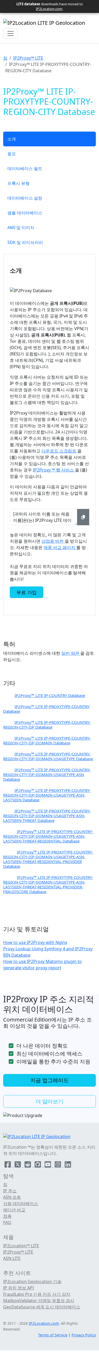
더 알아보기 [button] (49, 1101)
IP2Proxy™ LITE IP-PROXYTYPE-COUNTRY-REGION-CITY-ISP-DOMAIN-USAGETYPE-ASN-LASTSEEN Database (47, 795)
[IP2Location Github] (38, 1165)
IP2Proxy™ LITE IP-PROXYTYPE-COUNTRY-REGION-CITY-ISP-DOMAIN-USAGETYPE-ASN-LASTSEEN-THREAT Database (47, 815)
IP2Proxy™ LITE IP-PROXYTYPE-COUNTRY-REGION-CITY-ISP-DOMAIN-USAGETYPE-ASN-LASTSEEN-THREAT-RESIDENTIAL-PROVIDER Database (48, 859)
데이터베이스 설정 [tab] (24, 198)
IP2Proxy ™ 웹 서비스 (54, 470)
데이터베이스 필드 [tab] (24, 168)
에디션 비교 (14, 1210)
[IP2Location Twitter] (18, 1165)
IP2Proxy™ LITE (28, 58)
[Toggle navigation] (10, 33)
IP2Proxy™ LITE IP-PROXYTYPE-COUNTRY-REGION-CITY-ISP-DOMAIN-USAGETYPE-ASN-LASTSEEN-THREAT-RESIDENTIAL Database (48, 836)
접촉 (7, 1216)
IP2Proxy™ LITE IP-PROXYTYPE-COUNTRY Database (46, 709)
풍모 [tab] (11, 154)
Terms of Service (52, 1334)
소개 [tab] (11, 139)
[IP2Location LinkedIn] (67, 1165)
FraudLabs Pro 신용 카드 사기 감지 (36, 1294)
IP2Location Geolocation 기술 (32, 1281)
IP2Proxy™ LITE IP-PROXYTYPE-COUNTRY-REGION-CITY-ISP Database (47, 725)
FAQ (7, 1222)
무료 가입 (26, 592)
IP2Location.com (49, 8)
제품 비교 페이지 (60, 547)
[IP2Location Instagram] (58, 1165)
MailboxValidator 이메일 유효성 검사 (38, 1300)
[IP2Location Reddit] (28, 1165)
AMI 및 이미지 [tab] (20, 227)
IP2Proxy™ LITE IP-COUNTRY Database (50, 695)
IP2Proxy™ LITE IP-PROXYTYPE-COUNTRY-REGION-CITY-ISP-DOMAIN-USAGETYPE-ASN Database (47, 774)
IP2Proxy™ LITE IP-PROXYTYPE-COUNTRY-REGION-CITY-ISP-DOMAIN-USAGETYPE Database (48, 756)
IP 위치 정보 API (18, 1288)
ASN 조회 (12, 1197)
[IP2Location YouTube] (48, 1165)
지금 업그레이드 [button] (49, 1080)
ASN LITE (12, 1258)
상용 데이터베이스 (20, 1203)
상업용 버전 (53, 541)
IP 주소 (10, 1191)
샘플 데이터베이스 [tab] (24, 213)
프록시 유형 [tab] (18, 183)
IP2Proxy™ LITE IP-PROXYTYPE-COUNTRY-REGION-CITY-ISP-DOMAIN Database (47, 740)
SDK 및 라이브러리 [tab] (25, 242)
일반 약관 (70, 653)
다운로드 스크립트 (59, 451)
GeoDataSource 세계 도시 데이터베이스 (41, 1307)
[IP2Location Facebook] (8, 1165)
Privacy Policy (84, 1334)
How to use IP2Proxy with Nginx (35, 942)
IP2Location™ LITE (21, 1246)
